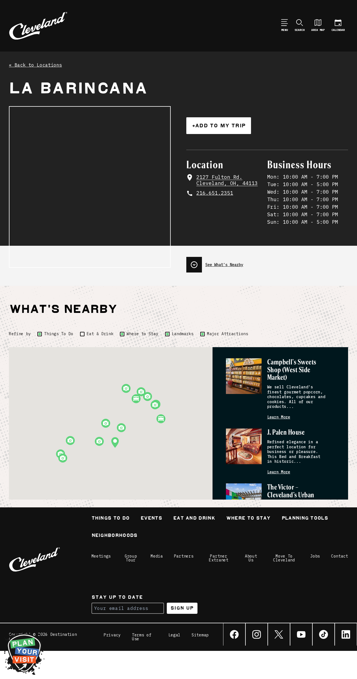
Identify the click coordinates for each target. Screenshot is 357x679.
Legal (174, 635)
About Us (251, 558)
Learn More (278, 417)
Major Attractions (227, 333)
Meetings (101, 556)
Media (157, 556)
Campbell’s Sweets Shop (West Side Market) (291, 370)
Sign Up (182, 608)
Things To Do (58, 333)
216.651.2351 (214, 193)
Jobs (315, 556)
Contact (339, 556)
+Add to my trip (218, 125)
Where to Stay (142, 333)
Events (151, 518)
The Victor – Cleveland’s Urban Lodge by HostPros (291, 495)
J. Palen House (286, 433)
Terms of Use (141, 637)
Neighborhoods (114, 536)
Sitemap (200, 635)
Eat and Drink (194, 518)
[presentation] (267, 262)
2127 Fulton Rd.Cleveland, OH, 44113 (227, 180)
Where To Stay (248, 518)
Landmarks (183, 333)
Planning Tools (305, 518)
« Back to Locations (35, 65)
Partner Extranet (218, 558)
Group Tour (131, 558)
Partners (184, 556)
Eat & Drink (100, 333)
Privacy (112, 635)
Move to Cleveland (284, 558)
